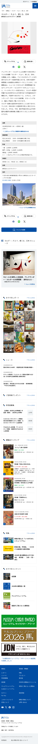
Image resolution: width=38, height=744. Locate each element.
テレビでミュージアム (19, 596)
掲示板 (21, 678)
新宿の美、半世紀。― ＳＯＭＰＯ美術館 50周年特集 (24, 548)
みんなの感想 (20, 230)
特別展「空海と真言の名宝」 (22, 464)
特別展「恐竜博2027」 (21, 497)
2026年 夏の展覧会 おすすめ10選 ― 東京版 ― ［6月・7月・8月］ (24, 557)
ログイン (4, 693)
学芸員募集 (4, 678)
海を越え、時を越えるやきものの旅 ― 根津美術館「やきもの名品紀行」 (17, 384)
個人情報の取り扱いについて (19, 740)
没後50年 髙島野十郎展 (21, 514)
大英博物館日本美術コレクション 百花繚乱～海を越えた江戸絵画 (24, 482)
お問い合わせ (23, 702)
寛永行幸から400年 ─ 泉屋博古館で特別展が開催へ (18, 367)
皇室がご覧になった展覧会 (20, 605)
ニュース (4, 675)
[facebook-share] (13, 67)
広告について (5, 702)
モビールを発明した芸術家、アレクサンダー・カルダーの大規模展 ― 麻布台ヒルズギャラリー (18, 278)
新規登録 (21, 693)
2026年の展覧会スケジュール (27, 682)
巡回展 (14, 576)
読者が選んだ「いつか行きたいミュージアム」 (24, 540)
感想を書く (30, 61)
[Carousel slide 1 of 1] (19, 51)
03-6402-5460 (6, 180)
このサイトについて (7, 699)
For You (3, 695)
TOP (3, 10)
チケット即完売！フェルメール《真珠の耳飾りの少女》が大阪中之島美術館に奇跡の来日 (18, 375)
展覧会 (8, 10)
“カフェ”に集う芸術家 (20, 447)
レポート (4, 673)
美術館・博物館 (23, 668)
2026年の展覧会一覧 (18, 586)
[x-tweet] (24, 67)
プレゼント (22, 675)
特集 (20, 673)
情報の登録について (25, 699)
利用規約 (4, 740)
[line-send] (19, 67)
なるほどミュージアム (7, 689)
